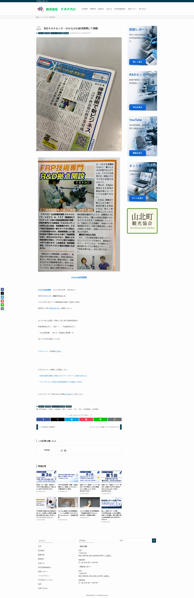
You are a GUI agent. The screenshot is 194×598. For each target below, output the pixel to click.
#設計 (63, 409)
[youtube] (65, 450)
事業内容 (41, 555)
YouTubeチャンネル (45, 580)
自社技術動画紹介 (44, 567)
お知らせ (41, 33)
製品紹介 (41, 559)
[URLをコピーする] (115, 419)
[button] (43, 419)
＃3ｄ (75, 409)
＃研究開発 (95, 409)
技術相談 (47, 33)
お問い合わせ (43, 588)
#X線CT (51, 409)
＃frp (80, 409)
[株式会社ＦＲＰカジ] (56, 9)
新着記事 (66, 33)
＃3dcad (69, 409)
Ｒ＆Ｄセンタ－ (47, 296)
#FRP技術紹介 (43, 409)
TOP (39, 546)
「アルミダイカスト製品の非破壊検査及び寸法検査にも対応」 (60, 382)
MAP (40, 584)
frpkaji (47, 450)
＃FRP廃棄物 (86, 409)
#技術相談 (57, 409)
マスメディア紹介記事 (56, 33)
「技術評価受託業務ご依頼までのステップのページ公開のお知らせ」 (63, 376)
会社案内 (41, 550)
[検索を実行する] (154, 540)
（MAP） (108, 556)
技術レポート (43, 571)
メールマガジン (43, 576)
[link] (61, 450)
